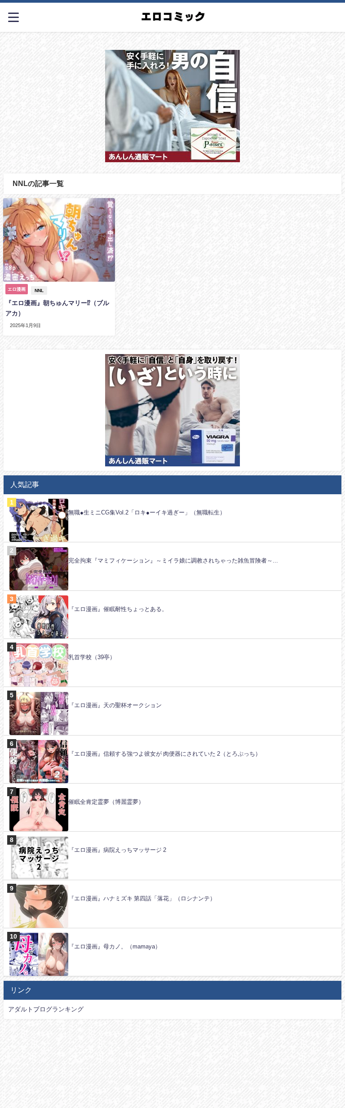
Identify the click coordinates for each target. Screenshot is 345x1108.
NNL (39, 290)
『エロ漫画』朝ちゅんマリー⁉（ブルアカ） (57, 308)
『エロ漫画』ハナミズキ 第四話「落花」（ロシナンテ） (142, 898)
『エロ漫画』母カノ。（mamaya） (114, 946)
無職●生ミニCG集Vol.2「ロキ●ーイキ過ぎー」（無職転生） (147, 512)
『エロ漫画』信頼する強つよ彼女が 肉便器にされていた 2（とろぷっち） (164, 754)
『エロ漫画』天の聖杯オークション (115, 705)
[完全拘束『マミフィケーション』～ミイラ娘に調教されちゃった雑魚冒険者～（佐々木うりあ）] (172, 547)
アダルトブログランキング (46, 1009)
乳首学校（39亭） (91, 657)
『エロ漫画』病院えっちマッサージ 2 (117, 850)
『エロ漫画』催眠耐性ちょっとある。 (118, 609)
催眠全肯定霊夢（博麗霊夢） (106, 802)
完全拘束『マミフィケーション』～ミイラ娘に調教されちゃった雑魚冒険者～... (173, 560)
